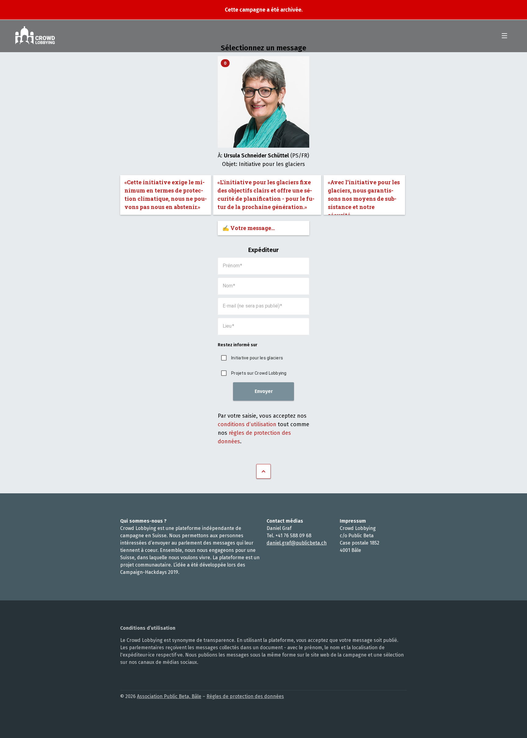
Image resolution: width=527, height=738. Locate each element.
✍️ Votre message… (248, 228)
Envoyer (264, 391)
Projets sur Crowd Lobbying (259, 373)
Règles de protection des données (245, 696)
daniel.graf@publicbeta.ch (297, 543)
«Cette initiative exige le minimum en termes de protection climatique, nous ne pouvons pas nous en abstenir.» (165, 194)
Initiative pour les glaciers (257, 357)
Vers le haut (263, 471)
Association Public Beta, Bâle (169, 696)
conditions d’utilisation (247, 424)
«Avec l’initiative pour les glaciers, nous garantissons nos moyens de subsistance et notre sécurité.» (364, 196)
